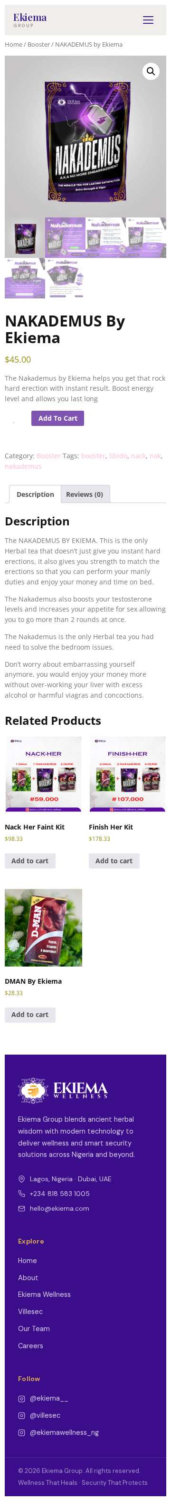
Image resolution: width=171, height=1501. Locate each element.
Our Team (34, 1328)
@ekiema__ (49, 1398)
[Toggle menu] (148, 20)
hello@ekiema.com (59, 1208)
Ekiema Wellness (44, 1294)
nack (138, 455)
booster (93, 455)
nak (155, 455)
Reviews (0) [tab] (84, 494)
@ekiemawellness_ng (64, 1432)
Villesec (30, 1311)
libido (118, 455)
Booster (39, 44)
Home (13, 44)
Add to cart (57, 418)
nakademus (23, 466)
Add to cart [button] (29, 860)
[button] (151, 71)
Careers (30, 1346)
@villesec (45, 1415)
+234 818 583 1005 (60, 1193)
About (28, 1278)
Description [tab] (35, 494)
